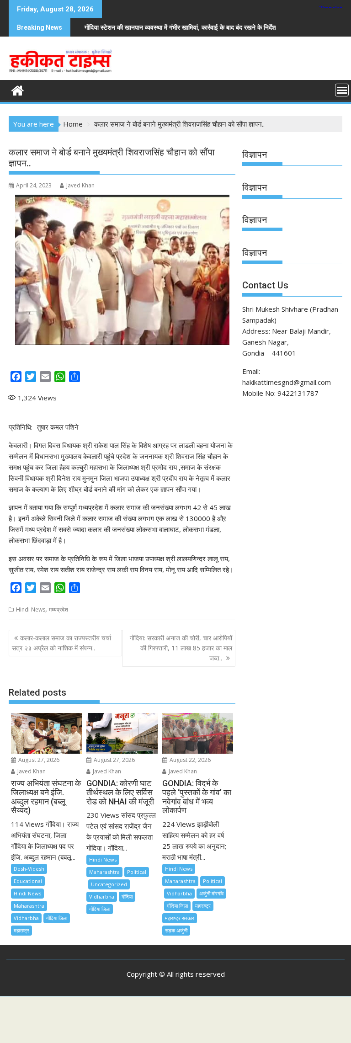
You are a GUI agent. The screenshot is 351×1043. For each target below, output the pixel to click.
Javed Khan (80, 185)
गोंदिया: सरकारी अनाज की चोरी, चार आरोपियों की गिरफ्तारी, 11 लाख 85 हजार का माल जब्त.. (181, 648)
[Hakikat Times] (17, 89)
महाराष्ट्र (21, 930)
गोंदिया (127, 896)
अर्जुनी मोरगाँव (211, 893)
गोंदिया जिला (56, 918)
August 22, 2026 (189, 760)
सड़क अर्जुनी (176, 930)
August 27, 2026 (38, 760)
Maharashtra (29, 905)
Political (136, 871)
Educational (28, 881)
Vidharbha (26, 918)
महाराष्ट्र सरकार (179, 918)
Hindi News (30, 609)
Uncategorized (109, 884)
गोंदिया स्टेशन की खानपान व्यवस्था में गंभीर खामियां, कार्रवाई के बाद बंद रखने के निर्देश (153, 27)
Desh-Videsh (29, 868)
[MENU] (342, 90)
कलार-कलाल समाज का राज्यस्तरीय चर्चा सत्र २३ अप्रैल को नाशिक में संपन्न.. (61, 642)
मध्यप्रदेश (58, 609)
